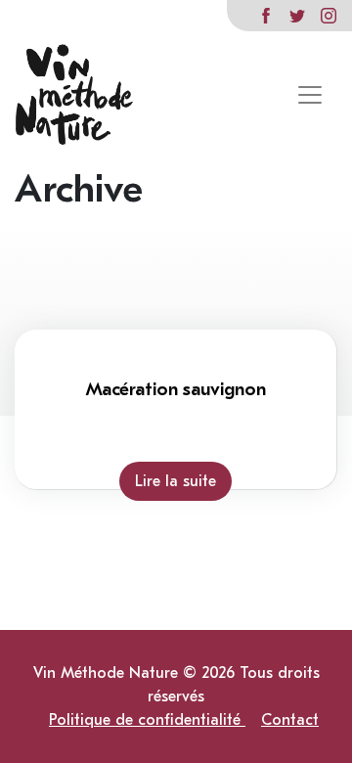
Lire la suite (175, 481)
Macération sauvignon (175, 389)
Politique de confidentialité (147, 720)
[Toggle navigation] (310, 94)
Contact (290, 720)
